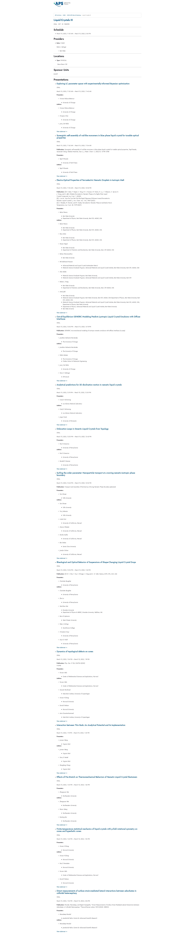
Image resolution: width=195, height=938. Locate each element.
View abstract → (62, 132)
